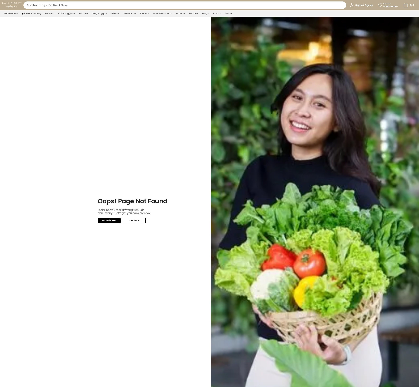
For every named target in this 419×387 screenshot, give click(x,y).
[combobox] (184, 5)
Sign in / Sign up (364, 5)
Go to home (109, 220)
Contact (134, 220)
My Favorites (390, 6)
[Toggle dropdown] (53, 13)
